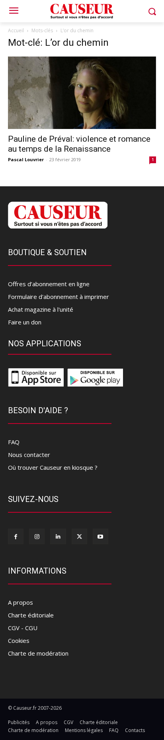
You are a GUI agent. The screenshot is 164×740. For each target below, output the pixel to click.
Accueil (16, 30)
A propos (20, 602)
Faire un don (24, 322)
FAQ (14, 442)
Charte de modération (38, 653)
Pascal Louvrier (26, 159)
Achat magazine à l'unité (40, 309)
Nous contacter (29, 455)
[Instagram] (37, 536)
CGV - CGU (22, 628)
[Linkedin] (58, 536)
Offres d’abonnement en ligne (49, 284)
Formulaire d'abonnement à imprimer (58, 297)
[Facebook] (15, 536)
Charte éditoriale (31, 615)
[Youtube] (100, 536)
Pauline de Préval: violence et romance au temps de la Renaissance (79, 144)
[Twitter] (79, 536)
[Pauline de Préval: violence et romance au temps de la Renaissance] (82, 93)
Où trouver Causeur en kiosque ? (53, 467)
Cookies (18, 640)
